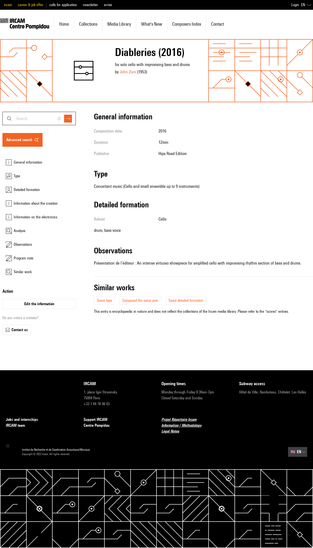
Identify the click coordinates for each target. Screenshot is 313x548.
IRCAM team (15, 425)
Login (295, 4)
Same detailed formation (185, 300)
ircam (8, 4)
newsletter (90, 4)
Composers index (186, 24)
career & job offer (30, 4)
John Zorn (128, 71)
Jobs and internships (22, 419)
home (64, 24)
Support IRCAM (95, 419)
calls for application (63, 4)
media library (119, 24)
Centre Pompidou (97, 425)
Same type (104, 300)
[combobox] (39, 118)
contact (217, 24)
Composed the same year (140, 300)
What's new (151, 24)
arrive (108, 4)
